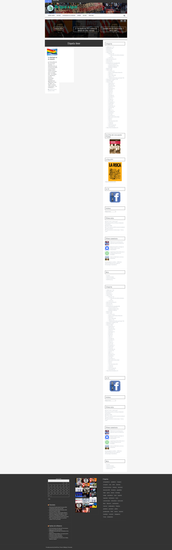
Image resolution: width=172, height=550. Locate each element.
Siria (109, 119)
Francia (109, 104)
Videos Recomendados (111, 127)
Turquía (110, 122)
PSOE (112, 511)
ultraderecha (110, 516)
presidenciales (106, 511)
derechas (118, 484)
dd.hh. (113, 484)
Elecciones (52, 504)
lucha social (120, 500)
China (109, 94)
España (110, 103)
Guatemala (110, 106)
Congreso (119, 481)
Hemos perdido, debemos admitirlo (79, 496)
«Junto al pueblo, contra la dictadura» (86, 506)
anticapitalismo (106, 481)
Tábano (110, 76)
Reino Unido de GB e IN (113, 116)
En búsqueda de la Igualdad (69, 15)
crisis (110, 484)
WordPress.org (109, 279)
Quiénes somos (51, 15)
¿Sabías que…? (109, 47)
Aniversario (108, 48)
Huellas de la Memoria (55, 526)
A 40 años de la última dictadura (117, 55)
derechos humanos (107, 487)
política (116, 508)
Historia (110, 53)
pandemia (105, 508)
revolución (111, 514)
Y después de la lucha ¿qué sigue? (115, 77)
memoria (105, 506)
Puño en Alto (111, 75)
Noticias (59, 15)
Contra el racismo (112, 64)
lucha (117, 498)
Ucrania (110, 123)
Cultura (85, 15)
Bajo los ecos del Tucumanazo (55, 529)
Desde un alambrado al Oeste (114, 72)
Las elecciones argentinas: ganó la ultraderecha (80, 492)
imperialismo (110, 495)
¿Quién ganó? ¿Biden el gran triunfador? (86, 512)
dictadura (115, 487)
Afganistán (110, 83)
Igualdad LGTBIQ (51, 90)
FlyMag (64, 547)
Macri (104, 503)
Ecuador (110, 99)
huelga (104, 495)
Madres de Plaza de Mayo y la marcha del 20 (58, 533)
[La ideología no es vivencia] (52, 52)
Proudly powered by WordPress (52, 547)
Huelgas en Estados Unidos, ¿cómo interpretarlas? (117, 248)
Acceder (108, 275)
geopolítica (119, 490)
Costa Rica (110, 96)
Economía (108, 61)
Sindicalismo (109, 80)
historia (112, 492)
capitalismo (113, 481)
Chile (109, 92)
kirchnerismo (111, 498)
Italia (109, 108)
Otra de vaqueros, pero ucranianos (93, 506)
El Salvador (110, 102)
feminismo (113, 490)
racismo (116, 511)
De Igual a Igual (66, 6)
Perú (109, 114)
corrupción (105, 484)
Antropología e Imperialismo (111, 264)
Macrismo (109, 503)
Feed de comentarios (110, 278)
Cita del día (108, 51)
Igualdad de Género (53, 89)
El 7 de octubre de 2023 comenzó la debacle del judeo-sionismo (66, 1)
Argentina (110, 86)
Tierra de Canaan (112, 120)
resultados (105, 514)
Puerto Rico (110, 115)
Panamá (110, 112)
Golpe (104, 492)
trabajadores (117, 514)
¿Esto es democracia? (87, 501)
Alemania (110, 84)
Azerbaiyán (110, 88)
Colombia (110, 95)
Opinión (79, 15)
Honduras (110, 107)
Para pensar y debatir (110, 79)
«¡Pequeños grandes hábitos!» (93, 496)
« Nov (49, 499)
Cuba (109, 98)
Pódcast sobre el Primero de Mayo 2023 (79, 507)
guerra (108, 492)
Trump (104, 516)
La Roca (110, 57)
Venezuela (110, 126)
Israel (115, 495)
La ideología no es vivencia (52, 58)
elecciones (120, 487)
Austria (109, 87)
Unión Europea (111, 125)
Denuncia (108, 60)
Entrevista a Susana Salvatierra (56, 536)
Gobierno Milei (58, 28)
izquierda (120, 495)
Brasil (109, 91)
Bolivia (109, 90)
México (109, 110)
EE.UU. (109, 100)
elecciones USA (106, 490)
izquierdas (105, 498)
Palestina (118, 506)
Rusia (109, 118)
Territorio (91, 15)
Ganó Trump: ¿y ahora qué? (112, 221)
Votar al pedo (93, 501)
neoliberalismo (111, 506)
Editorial (110, 73)
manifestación (115, 503)
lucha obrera (114, 500)
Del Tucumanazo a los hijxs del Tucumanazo (58, 528)
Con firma (110, 71)
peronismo (111, 508)
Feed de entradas (110, 276)
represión (121, 511)
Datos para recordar (110, 59)
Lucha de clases (106, 500)
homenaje (117, 492)
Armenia (108, 49)
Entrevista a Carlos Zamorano (55, 535)
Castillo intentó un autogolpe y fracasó (79, 511)
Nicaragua (110, 111)
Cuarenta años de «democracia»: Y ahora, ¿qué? (113, 29)
